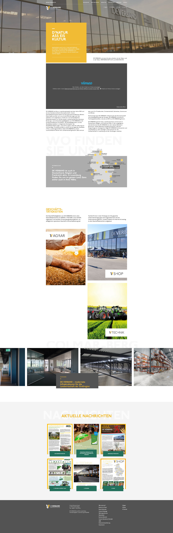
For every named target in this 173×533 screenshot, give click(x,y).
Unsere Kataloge (103, 511)
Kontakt (125, 2)
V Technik (124, 509)
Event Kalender (103, 509)
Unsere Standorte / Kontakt (106, 519)
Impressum (102, 525)
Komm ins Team (111, 2)
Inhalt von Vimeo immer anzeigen (111, 89)
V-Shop (118, 7)
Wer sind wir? (86, 2)
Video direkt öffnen (121, 106)
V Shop (124, 507)
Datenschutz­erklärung (104, 523)
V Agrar (124, 505)
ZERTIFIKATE (119, 2)
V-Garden (111, 7)
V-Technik (124, 7)
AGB (100, 521)
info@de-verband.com (51, 2)
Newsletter (103, 2)
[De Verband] (53, 9)
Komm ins (103, 507)
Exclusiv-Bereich (103, 517)
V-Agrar (105, 7)
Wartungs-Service (95, 2)
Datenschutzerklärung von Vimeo (81, 89)
